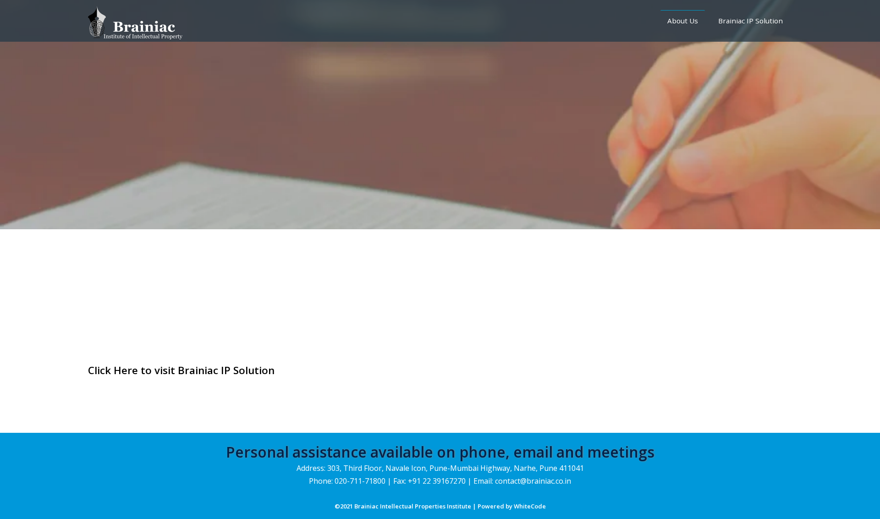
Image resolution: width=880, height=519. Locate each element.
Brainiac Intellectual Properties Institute (413, 506)
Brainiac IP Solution (750, 20)
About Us (682, 20)
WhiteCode (530, 506)
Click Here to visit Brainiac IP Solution (181, 370)
